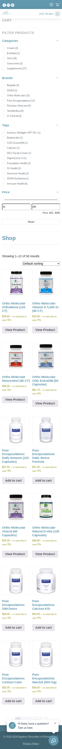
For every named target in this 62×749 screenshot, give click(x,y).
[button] (57, 14)
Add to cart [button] (13, 480)
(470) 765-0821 (46, 14)
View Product (15, 330)
